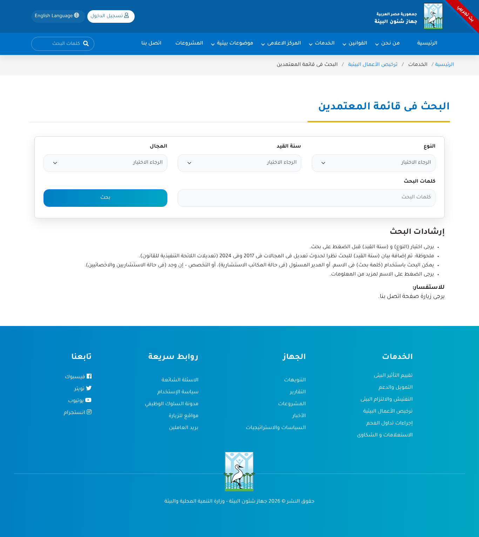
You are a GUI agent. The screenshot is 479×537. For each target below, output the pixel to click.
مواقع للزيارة (183, 416)
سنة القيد (289, 147)
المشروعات (292, 404)
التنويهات (295, 380)
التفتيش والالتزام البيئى (386, 400)
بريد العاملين (183, 428)
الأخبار (299, 416)
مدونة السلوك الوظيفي (171, 404)
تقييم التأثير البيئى (393, 376)
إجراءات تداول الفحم (389, 424)
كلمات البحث (420, 182)
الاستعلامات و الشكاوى (385, 436)
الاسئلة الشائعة (180, 380)
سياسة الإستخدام (177, 392)
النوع (430, 147)
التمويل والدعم (396, 388)
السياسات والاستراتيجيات (276, 428)
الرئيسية (444, 65)
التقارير (298, 392)
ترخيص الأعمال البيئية (373, 65)
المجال (158, 147)
